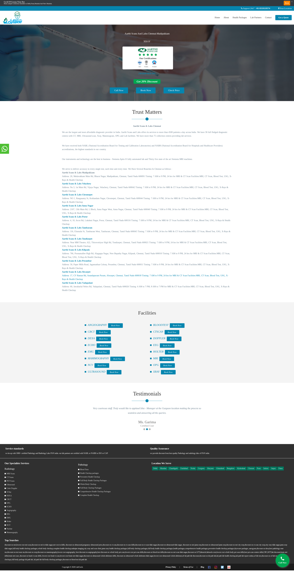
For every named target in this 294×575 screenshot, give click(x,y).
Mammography (12, 532)
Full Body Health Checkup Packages (93, 480)
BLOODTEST (160, 324)
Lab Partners (255, 17)
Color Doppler (12, 488)
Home (217, 17)
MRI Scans (11, 474)
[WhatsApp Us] (5, 149)
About (226, 17)
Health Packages (240, 17)
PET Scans (11, 481)
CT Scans (10, 477)
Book (287, 3)
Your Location (286, 8)
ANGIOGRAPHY (97, 324)
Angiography (11, 510)
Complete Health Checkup (89, 495)
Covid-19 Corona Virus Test (14, 2)
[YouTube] (228, 567)
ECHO (91, 345)
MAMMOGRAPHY (98, 358)
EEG (155, 345)
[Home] (12, 17)
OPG (156, 364)
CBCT (91, 331)
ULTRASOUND (96, 371)
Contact (268, 17)
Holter (9, 521)
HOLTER (158, 351)
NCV (90, 364)
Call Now (118, 90)
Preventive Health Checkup (90, 477)
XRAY (156, 371)
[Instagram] (215, 567)
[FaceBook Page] (209, 567)
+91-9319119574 (263, 8)
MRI (155, 358)
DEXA (91, 338)
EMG (91, 351)
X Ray (9, 492)
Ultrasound (11, 485)
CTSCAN (158, 331)
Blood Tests (84, 469)
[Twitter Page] (222, 567)
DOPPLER (159, 338)
